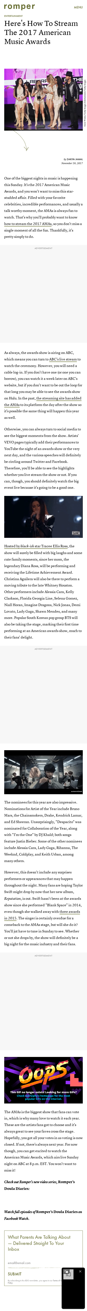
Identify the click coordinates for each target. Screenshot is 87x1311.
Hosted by (12, 546)
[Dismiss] (80, 1271)
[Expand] (66, 1271)
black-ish (27, 546)
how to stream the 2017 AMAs (28, 223)
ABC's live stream (63, 359)
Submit (15, 1274)
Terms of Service (59, 1280)
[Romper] (19, 7)
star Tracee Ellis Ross (51, 546)
